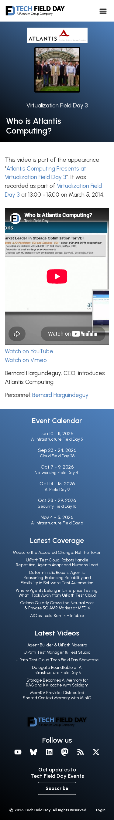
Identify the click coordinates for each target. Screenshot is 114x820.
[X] (96, 752)
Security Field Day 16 (57, 506)
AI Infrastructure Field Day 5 (57, 439)
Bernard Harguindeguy (60, 394)
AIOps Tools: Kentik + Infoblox (57, 615)
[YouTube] (18, 752)
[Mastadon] (65, 752)
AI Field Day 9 (57, 489)
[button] (103, 11)
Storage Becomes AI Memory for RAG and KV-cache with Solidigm (57, 683)
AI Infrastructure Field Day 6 (57, 523)
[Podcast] (80, 752)
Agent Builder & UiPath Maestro (57, 645)
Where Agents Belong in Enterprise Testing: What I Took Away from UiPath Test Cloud (57, 593)
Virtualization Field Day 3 (57, 105)
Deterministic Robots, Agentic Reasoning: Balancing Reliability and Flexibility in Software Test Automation (57, 577)
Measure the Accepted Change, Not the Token (57, 552)
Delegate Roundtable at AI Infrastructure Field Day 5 (57, 670)
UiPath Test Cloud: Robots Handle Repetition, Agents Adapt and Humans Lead (57, 562)
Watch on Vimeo (26, 360)
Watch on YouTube (29, 351)
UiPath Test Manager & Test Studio (57, 652)
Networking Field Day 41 (57, 472)
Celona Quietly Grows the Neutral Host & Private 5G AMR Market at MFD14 (57, 605)
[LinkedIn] (49, 752)
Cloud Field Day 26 (57, 456)
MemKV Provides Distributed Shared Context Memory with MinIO (57, 695)
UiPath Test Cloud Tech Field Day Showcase (57, 659)
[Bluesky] (33, 752)
